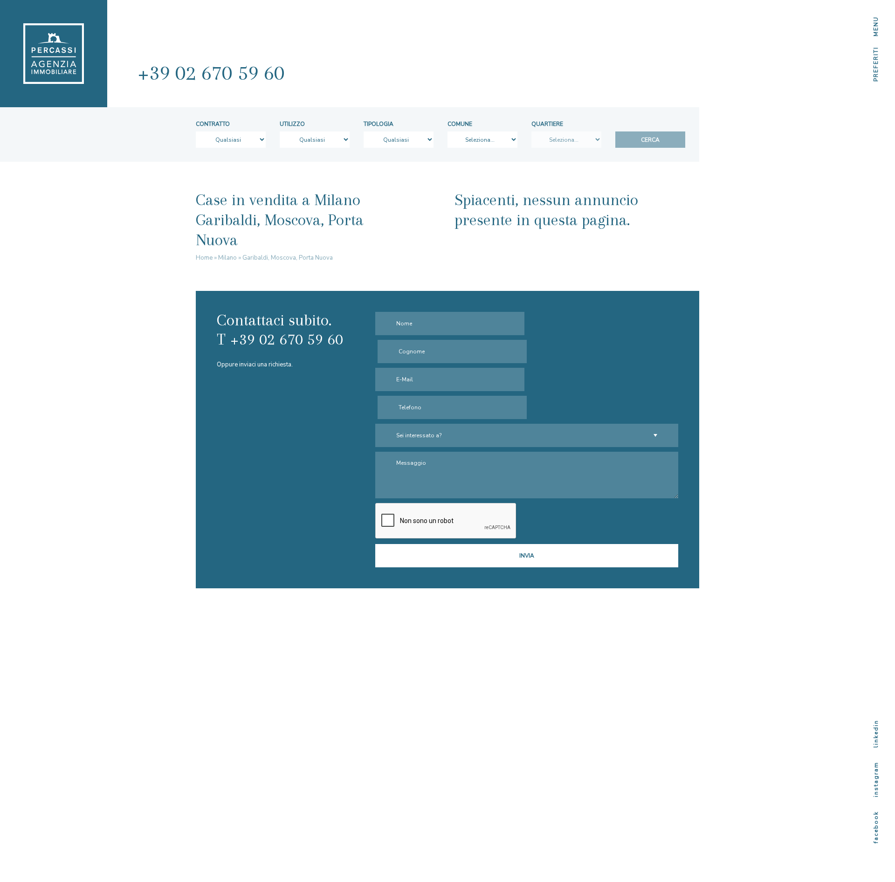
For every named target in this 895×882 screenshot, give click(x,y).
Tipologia (378, 124)
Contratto (213, 124)
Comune (460, 124)
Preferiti (876, 64)
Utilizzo (292, 124)
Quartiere (547, 124)
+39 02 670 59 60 (211, 72)
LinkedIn (876, 734)
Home (204, 258)
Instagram (876, 779)
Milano (227, 258)
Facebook (876, 827)
